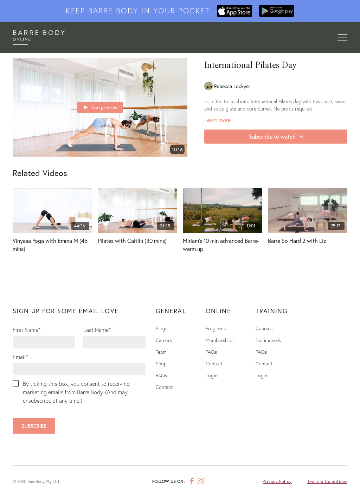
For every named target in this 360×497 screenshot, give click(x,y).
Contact (164, 387)
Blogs (161, 328)
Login (211, 375)
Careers (164, 340)
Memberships (219, 340)
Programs (216, 328)
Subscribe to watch (272, 136)
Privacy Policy (277, 481)
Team (161, 351)
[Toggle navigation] (342, 38)
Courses (264, 328)
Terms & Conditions (327, 481)
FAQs (161, 375)
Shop (161, 363)
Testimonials (268, 340)
